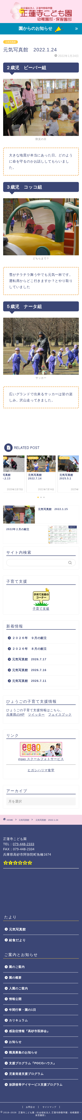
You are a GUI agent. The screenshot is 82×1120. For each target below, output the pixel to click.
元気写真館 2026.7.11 (29, 680)
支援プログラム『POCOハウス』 (32, 1063)
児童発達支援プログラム (26, 1073)
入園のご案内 (18, 988)
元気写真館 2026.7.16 (31, 670)
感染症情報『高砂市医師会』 (29, 1031)
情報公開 (15, 999)
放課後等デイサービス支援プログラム (36, 1084)
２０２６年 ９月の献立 (29, 638)
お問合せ (30, 1107)
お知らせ (15, 1041)
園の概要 (15, 977)
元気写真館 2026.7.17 (29, 659)
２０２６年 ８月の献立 (29, 648)
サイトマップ (49, 1107)
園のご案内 (17, 966)
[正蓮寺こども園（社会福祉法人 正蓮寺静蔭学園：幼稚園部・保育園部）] (41, 20)
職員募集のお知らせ (23, 1052)
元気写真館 (10, 42)
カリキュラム (18, 1020)
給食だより (17, 940)
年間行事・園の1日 (22, 1009)
